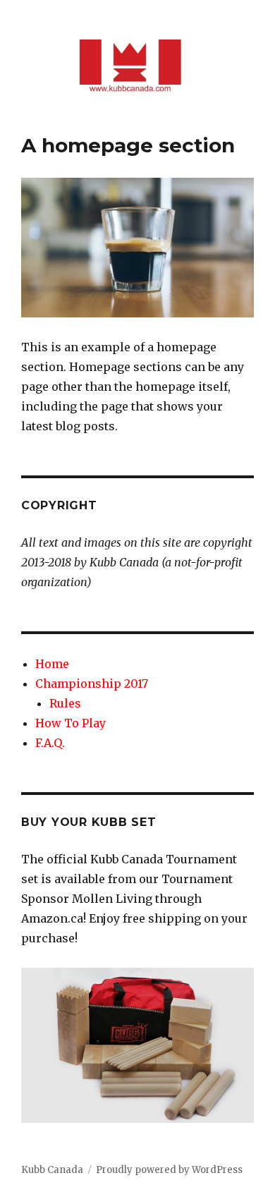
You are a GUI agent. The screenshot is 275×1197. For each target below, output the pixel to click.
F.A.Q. (50, 743)
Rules (65, 703)
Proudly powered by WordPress (169, 1170)
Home (52, 664)
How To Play (70, 723)
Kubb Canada (52, 1170)
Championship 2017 (91, 683)
